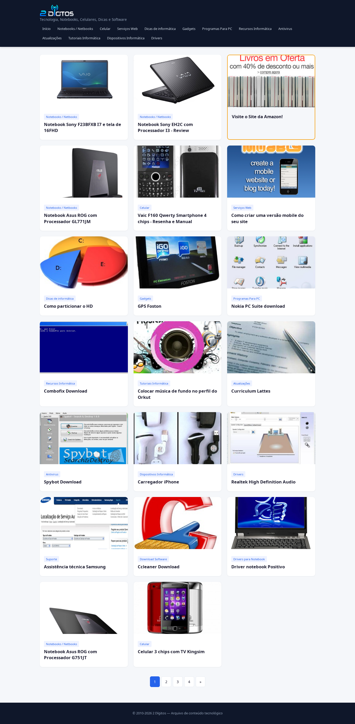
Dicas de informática (160, 28)
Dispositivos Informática (125, 38)
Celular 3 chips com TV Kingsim (171, 651)
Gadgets (188, 28)
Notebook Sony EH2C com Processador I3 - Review (165, 127)
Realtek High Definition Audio (263, 482)
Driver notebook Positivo (258, 567)
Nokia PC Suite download (258, 306)
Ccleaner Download (159, 567)
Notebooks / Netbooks (75, 28)
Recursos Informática (255, 28)
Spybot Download (63, 482)
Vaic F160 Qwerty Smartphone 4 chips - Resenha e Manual (172, 218)
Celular (105, 28)
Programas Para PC (217, 28)
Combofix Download (65, 391)
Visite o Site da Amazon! (257, 116)
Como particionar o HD (68, 306)
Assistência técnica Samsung (75, 567)
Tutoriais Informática (84, 38)
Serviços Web (127, 28)
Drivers (156, 38)
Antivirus (285, 28)
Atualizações (52, 38)
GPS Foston (149, 306)
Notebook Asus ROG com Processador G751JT (70, 655)
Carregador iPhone (158, 482)
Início (46, 28)
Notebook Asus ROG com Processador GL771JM (70, 218)
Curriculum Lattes (250, 391)
